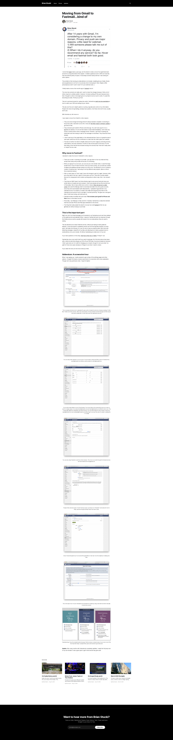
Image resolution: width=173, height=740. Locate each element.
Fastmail (87, 88)
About (55, 3)
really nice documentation (102, 101)
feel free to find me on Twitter (89, 235)
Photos (60, 3)
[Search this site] (130, 3)
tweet (70, 72)
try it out (90, 239)
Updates (66, 3)
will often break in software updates (100, 123)
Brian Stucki (46, 3)
